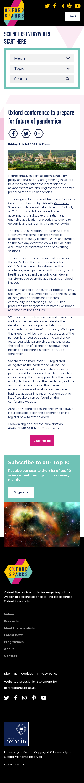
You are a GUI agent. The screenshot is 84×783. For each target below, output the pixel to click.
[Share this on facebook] (13, 133)
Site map (10, 673)
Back (72, 16)
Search (68, 79)
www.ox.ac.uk (14, 764)
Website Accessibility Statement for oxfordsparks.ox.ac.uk (30, 685)
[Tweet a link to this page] (26, 133)
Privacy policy (47, 673)
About (9, 649)
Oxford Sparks (14, 7)
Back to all (42, 441)
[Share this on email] (39, 133)
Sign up (21, 492)
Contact (10, 656)
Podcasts (11, 621)
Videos (9, 614)
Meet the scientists (19, 628)
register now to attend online (29, 417)
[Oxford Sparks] (18, 588)
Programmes (14, 642)
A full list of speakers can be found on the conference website (40, 398)
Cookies (27, 673)
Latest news (13, 635)
